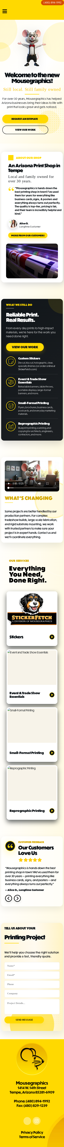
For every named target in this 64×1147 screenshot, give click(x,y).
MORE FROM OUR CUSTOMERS (27, 235)
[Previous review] (8, 898)
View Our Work (25, 130)
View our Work (25, 347)
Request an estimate (24, 119)
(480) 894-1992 (52, 2)
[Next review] (17, 898)
